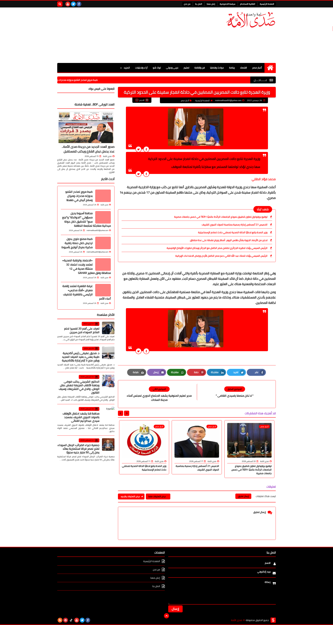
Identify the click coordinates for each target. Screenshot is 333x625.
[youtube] (67, 4)
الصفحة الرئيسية (267, 4)
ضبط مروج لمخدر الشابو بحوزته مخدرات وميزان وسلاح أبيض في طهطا (80, 80)
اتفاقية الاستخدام (247, 4)
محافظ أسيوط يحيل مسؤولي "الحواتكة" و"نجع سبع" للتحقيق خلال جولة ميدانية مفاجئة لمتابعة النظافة (86, 219)
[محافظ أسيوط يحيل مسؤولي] (103, 217)
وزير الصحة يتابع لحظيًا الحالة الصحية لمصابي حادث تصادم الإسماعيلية (232, 232)
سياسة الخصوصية (227, 4)
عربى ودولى (172, 67)
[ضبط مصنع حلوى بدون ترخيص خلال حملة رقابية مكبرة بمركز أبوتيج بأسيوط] (103, 243)
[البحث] (59, 4)
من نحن (187, 4)
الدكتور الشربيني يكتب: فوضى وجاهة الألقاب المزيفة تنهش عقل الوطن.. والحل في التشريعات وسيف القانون (79, 387)
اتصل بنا (198, 4)
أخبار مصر (257, 67)
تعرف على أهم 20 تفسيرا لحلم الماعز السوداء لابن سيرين (81, 330)
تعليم (186, 67)
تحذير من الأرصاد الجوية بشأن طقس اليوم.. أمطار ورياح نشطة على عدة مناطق (228, 240)
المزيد (127, 67)
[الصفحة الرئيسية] (270, 67)
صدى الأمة (107, 156)
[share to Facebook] (146, 149)
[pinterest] (65, 620)
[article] (159, 394)
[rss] (60, 620)
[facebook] (78, 4)
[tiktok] (71, 620)
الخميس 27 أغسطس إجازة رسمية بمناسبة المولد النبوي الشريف (234, 224)
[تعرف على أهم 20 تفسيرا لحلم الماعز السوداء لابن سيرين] (108, 328)
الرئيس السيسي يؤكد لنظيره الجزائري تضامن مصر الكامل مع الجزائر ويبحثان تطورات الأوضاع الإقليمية (217, 248)
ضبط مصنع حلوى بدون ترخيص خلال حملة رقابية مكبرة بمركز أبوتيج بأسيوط (77, 243)
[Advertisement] (120, 35)
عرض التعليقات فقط (157, 496)
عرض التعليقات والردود (130, 496)
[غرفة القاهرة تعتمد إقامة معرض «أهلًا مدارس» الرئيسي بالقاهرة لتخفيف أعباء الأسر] (103, 290)
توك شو (157, 67)
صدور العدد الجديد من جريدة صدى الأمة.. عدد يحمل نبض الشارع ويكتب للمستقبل (88, 149)
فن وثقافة (199, 67)
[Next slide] (120, 413)
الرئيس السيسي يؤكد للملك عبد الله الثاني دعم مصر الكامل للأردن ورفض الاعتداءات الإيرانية (221, 256)
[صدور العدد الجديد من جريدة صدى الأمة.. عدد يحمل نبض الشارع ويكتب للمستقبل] (85, 127)
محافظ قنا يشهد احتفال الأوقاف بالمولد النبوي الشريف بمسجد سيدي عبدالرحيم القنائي (81, 417)
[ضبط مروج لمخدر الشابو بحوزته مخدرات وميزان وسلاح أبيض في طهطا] (103, 196)
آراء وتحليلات (141, 67)
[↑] (166, 615)
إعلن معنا (211, 4)
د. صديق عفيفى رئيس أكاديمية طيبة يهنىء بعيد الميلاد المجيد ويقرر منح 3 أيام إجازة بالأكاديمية (80, 356)
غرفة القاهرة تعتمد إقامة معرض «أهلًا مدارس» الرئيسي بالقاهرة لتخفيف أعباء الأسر (86, 292)
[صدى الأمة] (250, 20)
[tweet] (138, 149)
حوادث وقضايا (217, 67)
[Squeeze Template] (273, 620)
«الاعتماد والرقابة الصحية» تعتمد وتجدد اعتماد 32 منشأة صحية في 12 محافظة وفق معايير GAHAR (86, 266)
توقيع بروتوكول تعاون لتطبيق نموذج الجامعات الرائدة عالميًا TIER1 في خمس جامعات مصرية (220, 217)
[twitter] (73, 4)
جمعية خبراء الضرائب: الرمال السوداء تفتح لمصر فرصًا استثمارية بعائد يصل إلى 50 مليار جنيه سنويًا (78, 448)
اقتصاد (243, 67)
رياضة (232, 67)
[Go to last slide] (126, 413)
